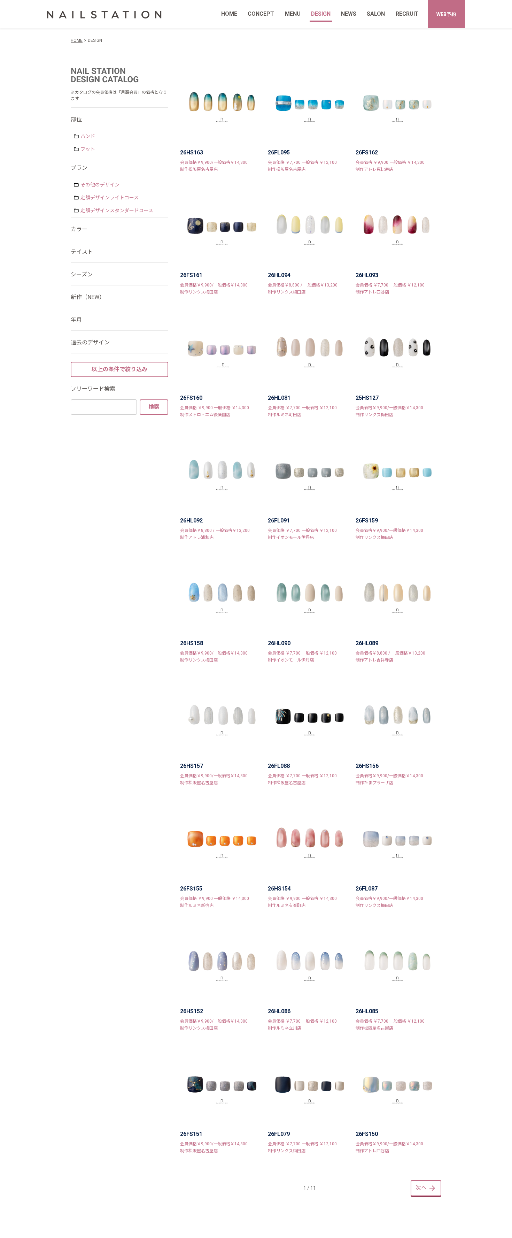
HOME (229, 13)
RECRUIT (407, 13)
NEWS (348, 13)
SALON (376, 13)
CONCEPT (261, 13)
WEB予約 (446, 14)
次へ (421, 1187)
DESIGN (321, 13)
